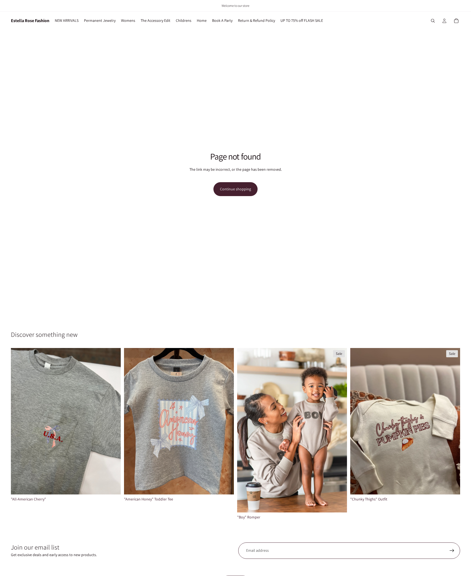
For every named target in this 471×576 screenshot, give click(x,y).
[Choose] (112, 486)
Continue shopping (235, 189)
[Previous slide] (245, 430)
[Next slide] (339, 430)
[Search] (433, 21)
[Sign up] (452, 550)
